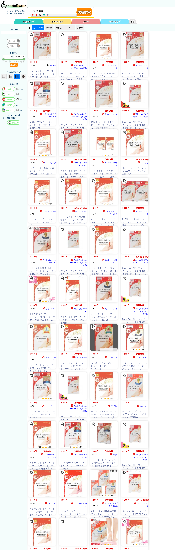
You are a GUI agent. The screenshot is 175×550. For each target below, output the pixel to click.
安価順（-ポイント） (65, 27)
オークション (57, 21)
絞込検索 (13, 65)
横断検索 (84, 12)
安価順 (49, 27)
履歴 (132, 21)
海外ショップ (114, 21)
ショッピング (28, 21)
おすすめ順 (38, 27)
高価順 (80, 27)
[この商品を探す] (31, 35)
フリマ (86, 21)
